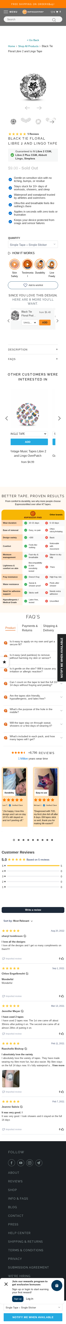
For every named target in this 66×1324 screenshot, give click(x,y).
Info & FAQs (18, 1198)
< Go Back (33, 40)
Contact (16, 1216)
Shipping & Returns (25, 1241)
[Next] (39, 108)
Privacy (15, 1259)
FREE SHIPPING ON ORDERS (33, 4)
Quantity (14, 238)
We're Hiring (19, 1276)
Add (48, 322)
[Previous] (27, 108)
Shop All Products (28, 46)
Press (13, 1224)
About (13, 1173)
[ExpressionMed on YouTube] (21, 1162)
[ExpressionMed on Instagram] (30, 1162)
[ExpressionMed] (33, 12)
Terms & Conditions (25, 1250)
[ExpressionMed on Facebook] (12, 1162)
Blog (12, 1207)
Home (11, 46)
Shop (12, 1190)
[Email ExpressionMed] (39, 1162)
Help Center (19, 1233)
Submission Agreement (28, 1267)
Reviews (15, 1181)
